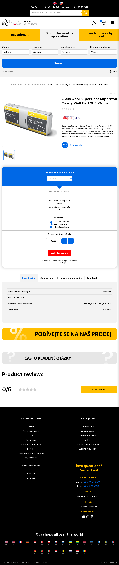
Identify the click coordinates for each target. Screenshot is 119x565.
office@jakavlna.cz (61, 227)
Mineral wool (40, 84)
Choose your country (108, 562)
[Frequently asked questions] (59, 358)
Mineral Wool (88, 426)
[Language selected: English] (59, 3)
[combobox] (59, 179)
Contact (31, 478)
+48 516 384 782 (79, 7)
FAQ (31, 435)
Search (59, 63)
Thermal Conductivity (101, 46)
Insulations (25, 84)
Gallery (31, 426)
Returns (31, 448)
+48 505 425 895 (50, 7)
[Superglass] (89, 117)
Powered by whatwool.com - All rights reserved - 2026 (24, 562)
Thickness (36, 46)
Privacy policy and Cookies (31, 453)
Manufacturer (68, 46)
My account (31, 457)
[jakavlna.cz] (20, 22)
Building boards (88, 431)
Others (88, 439)
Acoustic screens (88, 435)
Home (13, 84)
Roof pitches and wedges (88, 444)
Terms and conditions (30, 444)
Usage (5, 46)
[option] (62, 3)
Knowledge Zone (31, 431)
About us (31, 473)
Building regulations (88, 448)
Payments (31, 439)
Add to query (59, 253)
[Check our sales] (59, 334)
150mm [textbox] (52, 178)
